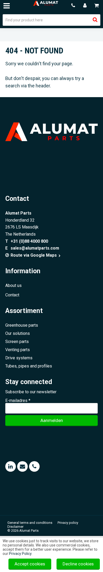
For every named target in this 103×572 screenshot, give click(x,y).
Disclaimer (15, 527)
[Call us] (34, 466)
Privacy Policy (20, 553)
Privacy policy (68, 523)
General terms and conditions (29, 523)
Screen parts (17, 341)
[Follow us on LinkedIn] (10, 466)
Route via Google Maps (34, 255)
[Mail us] (22, 466)
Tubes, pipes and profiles (28, 366)
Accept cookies (30, 563)
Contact (12, 294)
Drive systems (18, 357)
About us (13, 285)
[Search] (95, 19)
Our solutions (17, 333)
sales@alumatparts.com (35, 248)
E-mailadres (17, 400)
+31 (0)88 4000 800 (29, 241)
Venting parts (17, 349)
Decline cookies (78, 563)
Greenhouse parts (21, 325)
